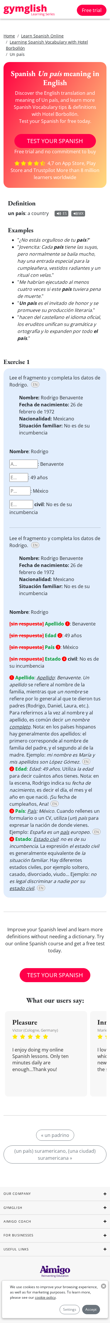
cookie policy (45, 1297)
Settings (69, 1309)
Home (9, 36)
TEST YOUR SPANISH (55, 141)
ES (65, 213)
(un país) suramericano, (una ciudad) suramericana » (55, 1154)
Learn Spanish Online (42, 36)
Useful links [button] (16, 1249)
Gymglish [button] (13, 1207)
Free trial (91, 10)
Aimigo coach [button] (17, 1221)
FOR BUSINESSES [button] (18, 1235)
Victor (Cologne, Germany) (35, 1030)
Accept (91, 1309)
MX (81, 213)
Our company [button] (17, 1193)
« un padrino (55, 1135)
